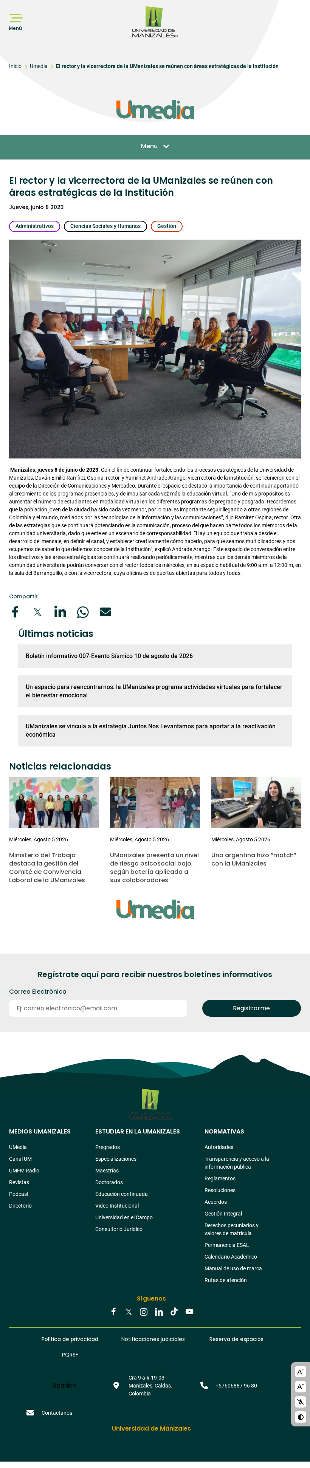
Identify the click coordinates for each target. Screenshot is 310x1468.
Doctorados (109, 1182)
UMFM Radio (24, 1171)
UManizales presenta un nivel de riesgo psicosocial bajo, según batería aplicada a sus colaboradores (154, 867)
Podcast (19, 1194)
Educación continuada (121, 1194)
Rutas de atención (226, 1280)
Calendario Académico (231, 1257)
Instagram (143, 1312)
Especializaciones (115, 1159)
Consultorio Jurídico (119, 1229)
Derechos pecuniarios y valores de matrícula (232, 1229)
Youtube (189, 1312)
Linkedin (158, 1312)
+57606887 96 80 (236, 1386)
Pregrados (107, 1147)
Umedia (39, 66)
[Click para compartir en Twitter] (37, 611)
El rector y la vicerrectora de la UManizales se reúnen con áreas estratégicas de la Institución (167, 66)
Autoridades (219, 1147)
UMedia (18, 1147)
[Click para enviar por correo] (105, 611)
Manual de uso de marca (233, 1268)
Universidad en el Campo (124, 1217)
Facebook (113, 1312)
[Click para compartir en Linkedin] (60, 611)
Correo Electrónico (38, 992)
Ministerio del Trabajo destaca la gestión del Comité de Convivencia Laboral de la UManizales (47, 867)
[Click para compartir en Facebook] (14, 611)
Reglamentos (220, 1178)
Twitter (128, 1312)
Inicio (15, 66)
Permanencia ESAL (227, 1245)
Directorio (20, 1206)
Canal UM (20, 1159)
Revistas (19, 1182)
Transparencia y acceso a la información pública (237, 1163)
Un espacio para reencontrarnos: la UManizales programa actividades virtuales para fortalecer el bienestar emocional (154, 691)
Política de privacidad (70, 1339)
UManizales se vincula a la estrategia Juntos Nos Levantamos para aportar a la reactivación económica (151, 730)
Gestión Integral (223, 1214)
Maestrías (107, 1171)
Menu (149, 146)
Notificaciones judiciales (153, 1339)
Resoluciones (220, 1190)
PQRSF (70, 1354)
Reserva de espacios (236, 1339)
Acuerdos (216, 1202)
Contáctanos (57, 1413)
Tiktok (173, 1312)
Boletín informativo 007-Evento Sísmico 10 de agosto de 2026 (109, 656)
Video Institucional (117, 1206)
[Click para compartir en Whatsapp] (82, 611)
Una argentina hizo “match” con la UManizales (253, 859)
